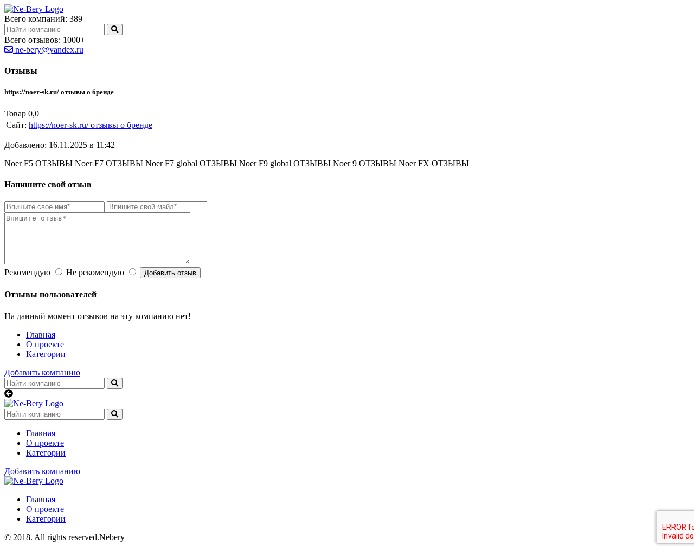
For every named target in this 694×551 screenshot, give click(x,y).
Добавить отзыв (170, 273)
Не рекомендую (95, 272)
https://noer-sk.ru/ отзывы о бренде (90, 124)
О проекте (45, 344)
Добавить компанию (42, 372)
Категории (46, 354)
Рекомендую (27, 272)
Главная (40, 334)
